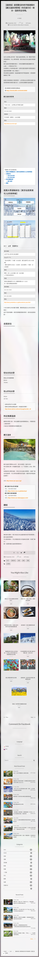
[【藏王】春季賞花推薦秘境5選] (19, 691)
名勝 (23, 560)
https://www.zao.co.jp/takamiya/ (17, 491)
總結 (7, 183)
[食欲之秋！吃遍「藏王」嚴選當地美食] (27, 591)
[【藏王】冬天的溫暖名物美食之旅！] (11, 586)
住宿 (19, 560)
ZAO (20, 18)
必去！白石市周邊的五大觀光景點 (20, 773)
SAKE (17, 853)
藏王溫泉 (10, 181)
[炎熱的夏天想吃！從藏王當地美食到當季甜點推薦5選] (11, 613)
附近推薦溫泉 (9, 179)
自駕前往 (8, 173)
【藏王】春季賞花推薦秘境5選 (19, 704)
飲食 (17, 866)
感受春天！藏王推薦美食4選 (28, 625)
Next (32, 717)
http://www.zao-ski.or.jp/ (10, 123)
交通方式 (13, 560)
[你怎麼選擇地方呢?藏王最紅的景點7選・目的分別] (27, 638)
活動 (28, 560)
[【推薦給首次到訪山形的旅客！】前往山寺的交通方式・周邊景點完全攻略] (11, 638)
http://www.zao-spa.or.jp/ (14, 480)
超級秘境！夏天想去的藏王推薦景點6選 (22, 796)
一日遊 (17, 872)
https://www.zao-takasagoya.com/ (18, 498)
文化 (17, 875)
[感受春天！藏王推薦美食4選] (27, 612)
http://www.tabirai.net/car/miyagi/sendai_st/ (18, 409)
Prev (7, 717)
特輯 (17, 869)
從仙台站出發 (11, 175)
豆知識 (17, 862)
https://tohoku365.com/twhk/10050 (16, 90)
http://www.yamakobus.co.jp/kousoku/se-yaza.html (17, 302)
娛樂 (17, 879)
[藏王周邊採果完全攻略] (11, 665)
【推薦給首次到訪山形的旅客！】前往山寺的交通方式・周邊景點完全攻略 (11, 653)
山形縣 (8, 563)
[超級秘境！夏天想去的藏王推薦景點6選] (27, 664)
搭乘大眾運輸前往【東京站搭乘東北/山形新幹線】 (19, 171)
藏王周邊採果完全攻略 (11, 677)
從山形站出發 (11, 177)
